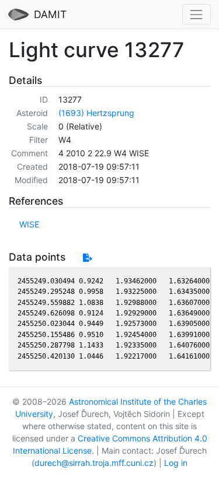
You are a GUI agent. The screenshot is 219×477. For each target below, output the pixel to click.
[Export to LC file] (87, 257)
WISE (29, 224)
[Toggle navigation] (196, 14)
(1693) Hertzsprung (96, 113)
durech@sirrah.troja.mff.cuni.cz (94, 463)
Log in (175, 463)
